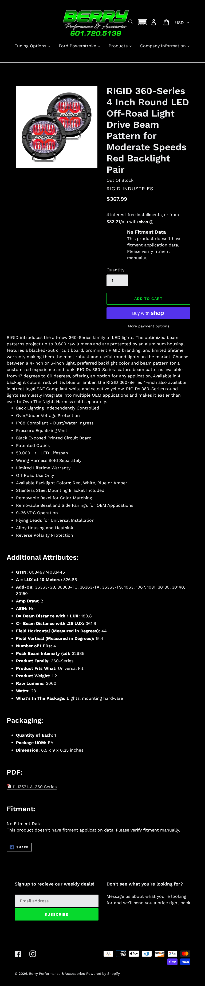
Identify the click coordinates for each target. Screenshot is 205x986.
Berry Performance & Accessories (57, 974)
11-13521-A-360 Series (34, 786)
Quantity (115, 269)
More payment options (148, 326)
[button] (142, 22)
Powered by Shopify (103, 974)
